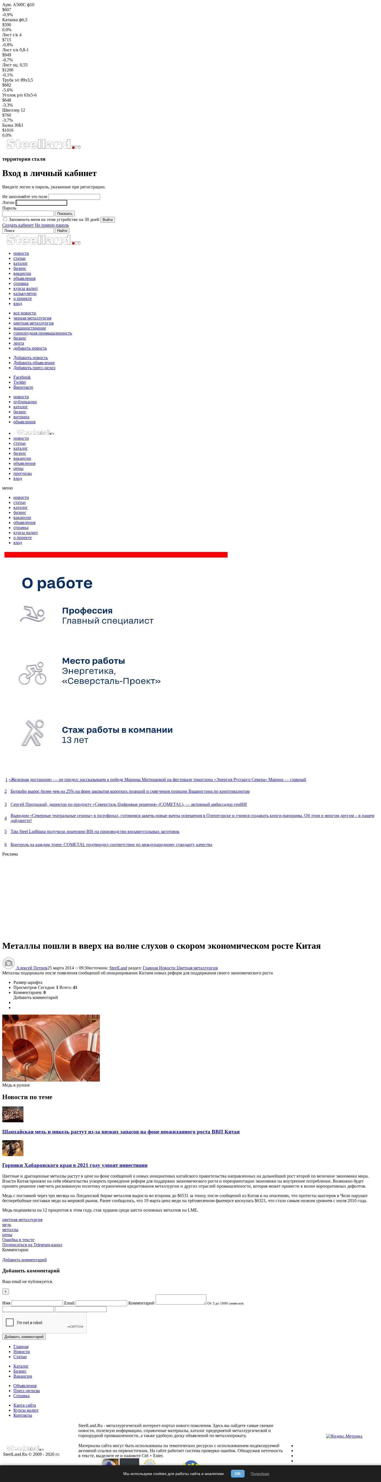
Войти (108, 220)
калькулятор (25, 293)
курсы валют (25, 288)
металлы (10, 1229)
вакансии (22, 273)
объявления (24, 278)
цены (18, 468)
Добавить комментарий (35, 997)
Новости (168, 967)
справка (20, 283)
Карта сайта (24, 1405)
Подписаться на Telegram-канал (32, 1244)
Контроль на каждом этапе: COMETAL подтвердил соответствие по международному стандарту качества (111, 844)
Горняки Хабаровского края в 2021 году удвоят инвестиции (75, 1165)
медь (6, 1224)
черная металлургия (32, 318)
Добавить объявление (34, 362)
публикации (25, 401)
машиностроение (29, 328)
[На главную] (43, 148)
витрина (21, 416)
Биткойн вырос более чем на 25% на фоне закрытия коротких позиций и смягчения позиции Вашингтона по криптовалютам (130, 791)
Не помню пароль (52, 225)
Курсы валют (25, 1410)
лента (18, 343)
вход (17, 303)
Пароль (9, 208)
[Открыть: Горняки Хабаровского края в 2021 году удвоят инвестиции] (12, 1154)
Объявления (25, 1385)
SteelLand (118, 967)
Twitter (19, 382)
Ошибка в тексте (18, 1239)
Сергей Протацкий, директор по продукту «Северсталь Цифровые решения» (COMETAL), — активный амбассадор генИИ (129, 804)
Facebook (22, 377)
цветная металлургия (33, 323)
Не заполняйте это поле (24, 196)
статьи (19, 258)
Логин (8, 202)
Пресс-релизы (26, 1390)
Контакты (22, 1415)
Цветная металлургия (197, 967)
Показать (65, 214)
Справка (21, 1395)
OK (238, 1473)
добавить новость (30, 348)
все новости (24, 313)
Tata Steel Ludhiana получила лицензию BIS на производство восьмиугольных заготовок (95, 831)
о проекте (22, 298)
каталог (20, 263)
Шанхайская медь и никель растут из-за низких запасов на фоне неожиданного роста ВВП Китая (121, 1132)
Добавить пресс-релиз (34, 367)
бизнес (19, 268)
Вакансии (22, 1376)
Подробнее (260, 1474)
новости (21, 253)
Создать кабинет (18, 225)
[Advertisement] (169, 896)
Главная (151, 967)
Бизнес (19, 1371)
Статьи (20, 1356)
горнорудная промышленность (42, 333)
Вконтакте (23, 387)
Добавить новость (30, 357)
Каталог (21, 1366)
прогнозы (22, 473)
